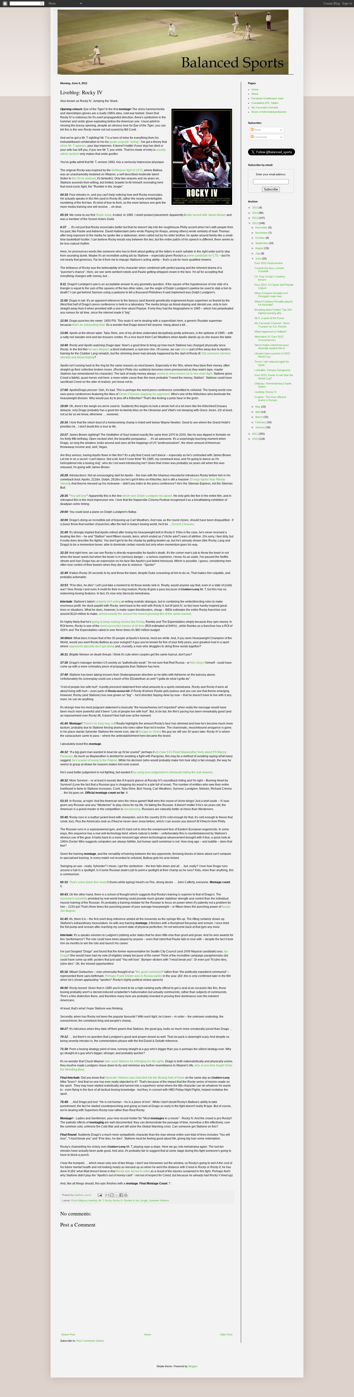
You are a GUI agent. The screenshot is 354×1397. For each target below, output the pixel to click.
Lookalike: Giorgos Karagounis (272, 370)
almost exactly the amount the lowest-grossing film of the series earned (145, 614)
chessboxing (132, 809)
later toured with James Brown (206, 215)
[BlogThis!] (112, 1195)
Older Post (226, 1334)
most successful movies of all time (122, 626)
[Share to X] (116, 1195)
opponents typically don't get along (91, 646)
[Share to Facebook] (121, 1195)
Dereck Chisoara (183, 524)
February (261, 422)
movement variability (73, 898)
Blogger (192, 1366)
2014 (255, 212)
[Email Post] (100, 1195)
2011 (255, 433)
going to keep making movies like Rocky (118, 621)
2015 (255, 207)
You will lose (78, 495)
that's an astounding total (88, 325)
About (254, 93)
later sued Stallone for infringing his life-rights (134, 1061)
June (258, 258)
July (258, 253)
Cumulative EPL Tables (264, 102)
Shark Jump (103, 215)
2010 (255, 438)
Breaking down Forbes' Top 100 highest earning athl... (273, 311)
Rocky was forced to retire (133, 1171)
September (262, 243)
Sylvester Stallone (159, 1200)
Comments (260, 137)
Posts (257, 129)
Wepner (103, 349)
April (258, 411)
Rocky (108, 1200)
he (90, 349)
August (259, 248)
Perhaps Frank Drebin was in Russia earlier (133, 976)
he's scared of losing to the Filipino (94, 760)
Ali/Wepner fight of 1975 (127, 170)
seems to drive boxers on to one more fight (184, 373)
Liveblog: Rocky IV (265, 391)
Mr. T (101, 1200)
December (261, 227)
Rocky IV (118, 1200)
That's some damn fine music (88, 882)
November (261, 232)
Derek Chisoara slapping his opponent (144, 394)
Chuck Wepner (79, 1200)
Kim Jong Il (197, 662)
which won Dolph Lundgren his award (147, 495)
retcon (185, 349)
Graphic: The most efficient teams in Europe (270, 399)
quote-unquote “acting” (124, 142)
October (260, 237)
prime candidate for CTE (202, 255)
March (259, 416)
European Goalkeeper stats (267, 98)
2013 (255, 217)
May (258, 406)
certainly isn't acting (108, 601)
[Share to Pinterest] (125, 1195)
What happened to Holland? (271, 331)
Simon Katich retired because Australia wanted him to (272, 347)
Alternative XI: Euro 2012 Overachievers (269, 338)
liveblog (93, 1200)
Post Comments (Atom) (90, 1340)
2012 (255, 223)
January (260, 427)
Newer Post (68, 1334)
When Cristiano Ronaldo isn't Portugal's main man (271, 295)
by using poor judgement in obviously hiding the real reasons (173, 772)
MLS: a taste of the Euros (269, 318)
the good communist (149, 972)
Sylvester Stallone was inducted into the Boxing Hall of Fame (144, 1077)
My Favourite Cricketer (264, 107)
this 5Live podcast (84, 178)
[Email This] (107, 1195)
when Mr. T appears (73, 145)
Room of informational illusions (269, 111)
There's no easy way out (99, 723)
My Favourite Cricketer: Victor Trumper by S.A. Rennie (272, 325)
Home (147, 1334)
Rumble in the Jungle (136, 1200)
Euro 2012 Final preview (269, 263)
